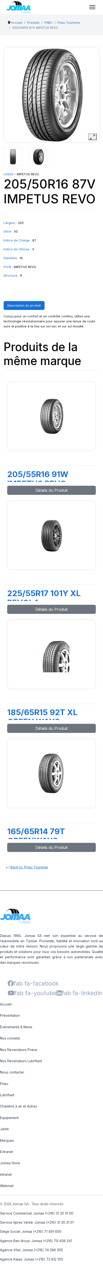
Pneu (4, 1084)
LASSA (8, 174)
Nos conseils (10, 1038)
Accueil (5, 1004)
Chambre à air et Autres (18, 1106)
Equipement (9, 1118)
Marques (7, 1140)
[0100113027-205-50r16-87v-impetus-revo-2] (38, 157)
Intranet (6, 1174)
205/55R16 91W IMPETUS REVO (37, 479)
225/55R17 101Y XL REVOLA (44, 598)
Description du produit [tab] (24, 305)
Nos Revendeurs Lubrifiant (21, 1061)
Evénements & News (16, 1027)
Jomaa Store (10, 1163)
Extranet (6, 1152)
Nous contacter (12, 1072)
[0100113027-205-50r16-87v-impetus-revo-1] (13, 157)
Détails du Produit (51, 490)
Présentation (10, 1015)
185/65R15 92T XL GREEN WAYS (42, 717)
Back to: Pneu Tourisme (29, 867)
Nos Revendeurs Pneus (18, 1050)
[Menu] (92, 7)
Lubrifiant (7, 1095)
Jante (4, 1129)
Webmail (6, 1186)
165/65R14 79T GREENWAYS (36, 836)
